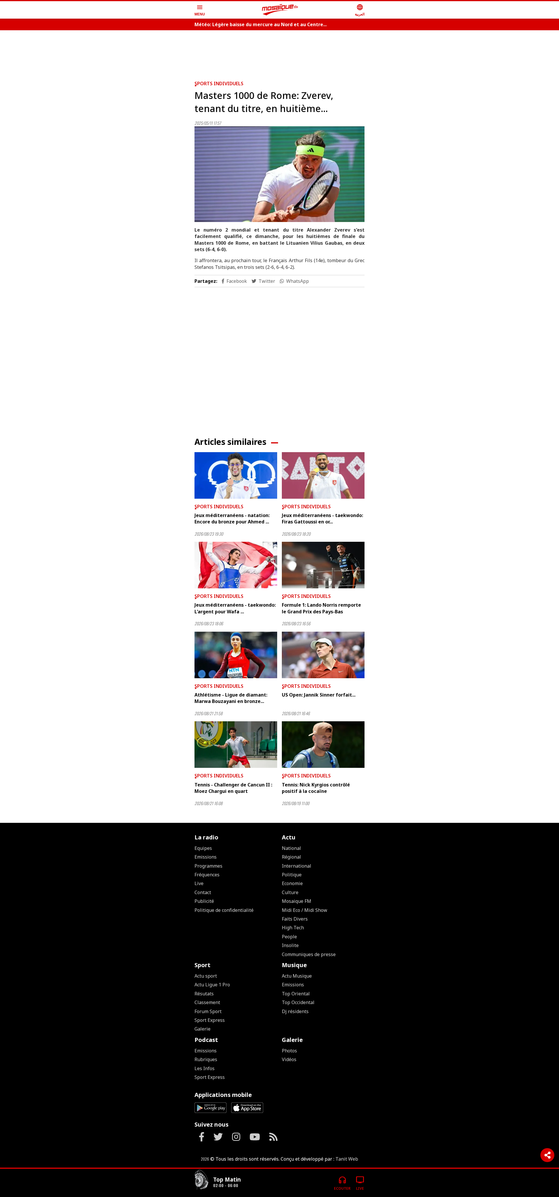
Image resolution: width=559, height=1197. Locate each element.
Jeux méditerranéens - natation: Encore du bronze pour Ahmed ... (232, 518)
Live (199, 883)
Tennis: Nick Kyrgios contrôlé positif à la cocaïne (316, 788)
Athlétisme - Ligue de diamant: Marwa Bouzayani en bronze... (230, 698)
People (289, 936)
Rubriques (205, 1059)
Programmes (208, 866)
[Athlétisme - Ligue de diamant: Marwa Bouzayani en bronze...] (235, 655)
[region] (279, 52)
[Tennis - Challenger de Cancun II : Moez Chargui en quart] (235, 744)
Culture (290, 892)
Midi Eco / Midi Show (304, 910)
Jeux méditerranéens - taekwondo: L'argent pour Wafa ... (235, 608)
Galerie (202, 1029)
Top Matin (227, 1179)
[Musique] (201, 1180)
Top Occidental (298, 1002)
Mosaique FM (296, 901)
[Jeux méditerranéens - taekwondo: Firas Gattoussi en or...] (323, 475)
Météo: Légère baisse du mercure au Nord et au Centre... (260, 24)
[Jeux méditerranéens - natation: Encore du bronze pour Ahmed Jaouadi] (235, 475)
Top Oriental (296, 993)
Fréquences (207, 874)
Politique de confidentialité (224, 910)
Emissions (205, 857)
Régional (291, 857)
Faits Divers (295, 919)
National (291, 848)
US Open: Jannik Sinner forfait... (318, 695)
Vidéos (289, 1059)
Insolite (290, 945)
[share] (547, 1155)
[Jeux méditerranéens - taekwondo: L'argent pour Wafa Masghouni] (235, 565)
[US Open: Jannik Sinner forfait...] (323, 655)
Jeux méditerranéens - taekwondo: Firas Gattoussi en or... (322, 518)
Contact (202, 892)
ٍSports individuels (218, 83)
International (296, 866)
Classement (207, 1002)
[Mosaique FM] (280, 10)
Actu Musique (297, 976)
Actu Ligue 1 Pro (212, 984)
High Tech (293, 927)
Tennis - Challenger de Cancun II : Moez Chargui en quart (233, 788)
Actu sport (205, 976)
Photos (289, 1050)
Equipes (203, 848)
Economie (292, 883)
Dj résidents (295, 1011)
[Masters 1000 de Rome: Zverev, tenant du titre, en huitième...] (279, 174)
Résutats (204, 993)
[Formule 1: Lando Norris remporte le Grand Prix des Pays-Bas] (323, 565)
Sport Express (209, 1020)
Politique (292, 874)
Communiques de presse (309, 954)
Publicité (204, 901)
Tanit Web (346, 1159)
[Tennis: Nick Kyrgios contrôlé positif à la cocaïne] (323, 744)
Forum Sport (208, 1011)
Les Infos (204, 1068)
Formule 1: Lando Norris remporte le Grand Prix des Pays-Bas (321, 608)
